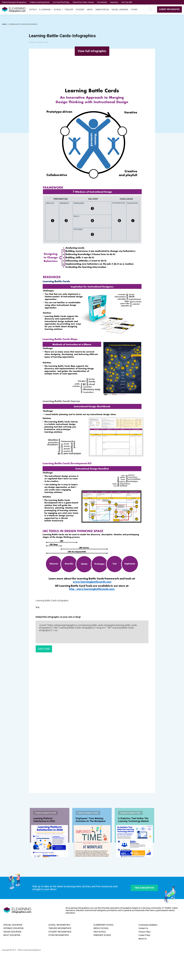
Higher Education (12, 932)
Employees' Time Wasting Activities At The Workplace (91, 819)
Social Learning (120, 9)
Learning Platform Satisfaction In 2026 (44, 819)
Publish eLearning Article (39, 2)
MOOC (90, 9)
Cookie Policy (144, 935)
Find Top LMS (127, 2)
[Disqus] (92, 690)
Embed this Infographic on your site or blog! (58, 617)
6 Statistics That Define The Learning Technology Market (133, 819)
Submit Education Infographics (14, 2)
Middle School (101, 928)
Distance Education (13, 928)
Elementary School (104, 925)
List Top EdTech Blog (61, 2)
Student (80, 9)
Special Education (12, 925)
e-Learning (45, 9)
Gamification (102, 9)
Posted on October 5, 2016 (38, 42)
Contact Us (143, 928)
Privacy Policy (144, 932)
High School (100, 932)
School (57, 9)
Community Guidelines (148, 925)
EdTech (33, 9)
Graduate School (102, 935)
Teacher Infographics (59, 928)
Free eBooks (102, 2)
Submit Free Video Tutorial (83, 2)
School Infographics (59, 925)
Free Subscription (144, 888)
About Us (143, 939)
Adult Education (11, 935)
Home (4, 24)
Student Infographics (59, 932)
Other (134, 9)
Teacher (69, 9)
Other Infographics (58, 935)
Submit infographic (169, 9)
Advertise (114, 2)
